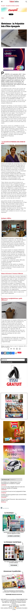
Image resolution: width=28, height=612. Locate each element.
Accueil (3, 5)
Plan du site (11, 608)
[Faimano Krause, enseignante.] (14, 145)
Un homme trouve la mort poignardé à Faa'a (13, 491)
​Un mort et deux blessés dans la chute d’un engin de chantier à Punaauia (13, 487)
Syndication (19, 608)
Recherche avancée (6, 362)
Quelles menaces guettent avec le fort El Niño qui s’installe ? (13, 495)
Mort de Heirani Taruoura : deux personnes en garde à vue (13, 500)
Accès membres (4, 608)
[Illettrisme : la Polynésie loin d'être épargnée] (14, 220)
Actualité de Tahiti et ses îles (12, 5)
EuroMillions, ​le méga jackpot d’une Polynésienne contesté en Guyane (11, 482)
